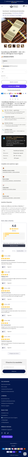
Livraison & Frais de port (6, 389)
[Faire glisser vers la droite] (25, 46)
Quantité (3, 75)
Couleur (3, 68)
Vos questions (4, 415)
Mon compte (4, 386)
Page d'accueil (6, 11)
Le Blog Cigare (4, 420)
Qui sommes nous (5, 398)
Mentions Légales (5, 405)
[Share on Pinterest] (15, 99)
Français (13, 445)
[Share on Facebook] (10, 99)
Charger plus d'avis (14, 353)
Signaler (9, 267)
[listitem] (14, 2)
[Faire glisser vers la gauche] (3, 46)
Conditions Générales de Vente (8, 401)
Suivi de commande (5, 384)
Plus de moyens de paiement (14, 90)
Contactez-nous (4, 413)
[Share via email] (18, 99)
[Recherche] (26, 6)
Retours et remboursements (7, 391)
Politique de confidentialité (7, 403)
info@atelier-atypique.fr (6, 429)
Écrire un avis (14, 245)
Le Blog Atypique (5, 422)
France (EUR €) (13, 443)
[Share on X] (12, 99)
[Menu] (2, 6)
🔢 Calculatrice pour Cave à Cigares (9, 417)
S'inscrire (14, 371)
